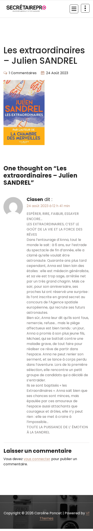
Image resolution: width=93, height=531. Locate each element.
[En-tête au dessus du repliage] (85, 8)
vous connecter (37, 458)
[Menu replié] (74, 9)
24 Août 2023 (57, 72)
